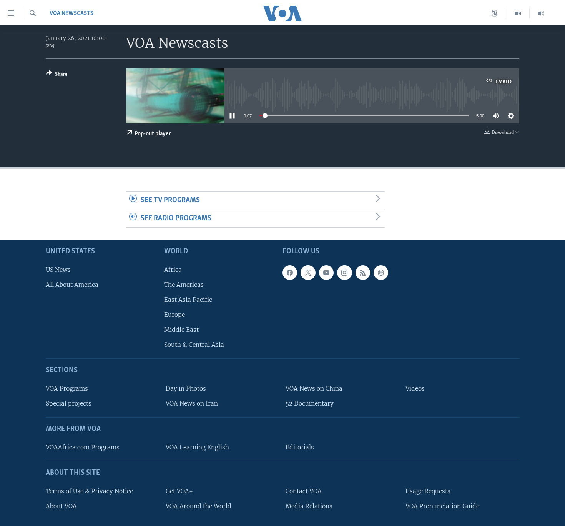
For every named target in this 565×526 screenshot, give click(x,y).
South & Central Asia (194, 345)
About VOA (61, 506)
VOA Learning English (197, 447)
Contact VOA (304, 491)
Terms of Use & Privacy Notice (89, 491)
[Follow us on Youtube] (326, 272)
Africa (173, 269)
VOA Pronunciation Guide (442, 506)
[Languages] (494, 13)
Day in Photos (186, 388)
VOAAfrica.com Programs (83, 447)
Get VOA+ (179, 491)
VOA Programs (67, 388)
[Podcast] (381, 272)
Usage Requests (427, 491)
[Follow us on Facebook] (289, 272)
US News (58, 269)
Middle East (181, 329)
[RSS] (363, 272)
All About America (72, 284)
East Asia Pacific (188, 299)
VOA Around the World (198, 506)
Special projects (68, 403)
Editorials (300, 447)
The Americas (184, 284)
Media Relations (309, 506)
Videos (415, 388)
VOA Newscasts (71, 13)
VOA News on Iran (192, 403)
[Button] (57, 75)
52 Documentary (310, 403)
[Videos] (518, 13)
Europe (174, 314)
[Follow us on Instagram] (344, 272)
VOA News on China (314, 388)
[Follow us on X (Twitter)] (308, 272)
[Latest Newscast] (541, 13)
